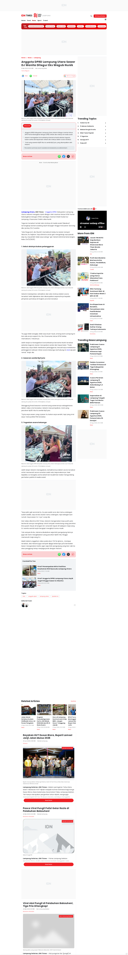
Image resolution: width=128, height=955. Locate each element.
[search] (91, 16)
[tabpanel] (48, 140)
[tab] (28, 125)
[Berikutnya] (76, 697)
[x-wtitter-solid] (68, 156)
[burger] (105, 19)
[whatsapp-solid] (59, 156)
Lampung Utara (28, 212)
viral (68, 350)
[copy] (72, 156)
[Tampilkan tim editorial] (75, 605)
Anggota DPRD (51, 212)
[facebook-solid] (63, 156)
